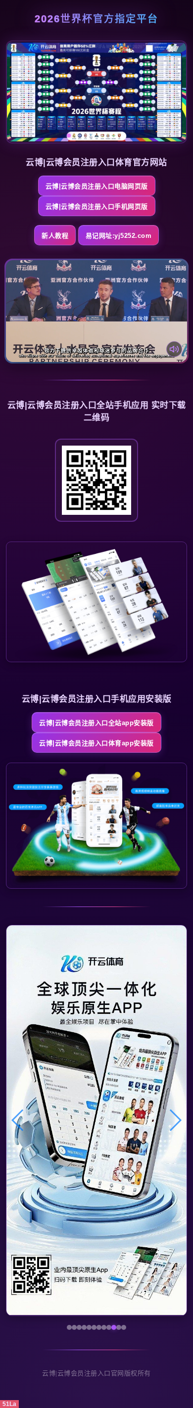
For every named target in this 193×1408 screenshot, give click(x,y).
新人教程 (55, 235)
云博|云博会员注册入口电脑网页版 (97, 186)
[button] (18, 1120)
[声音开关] (174, 349)
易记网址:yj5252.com (119, 235)
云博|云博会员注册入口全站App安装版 (96, 723)
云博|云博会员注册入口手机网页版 (97, 206)
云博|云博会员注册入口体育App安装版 (96, 743)
